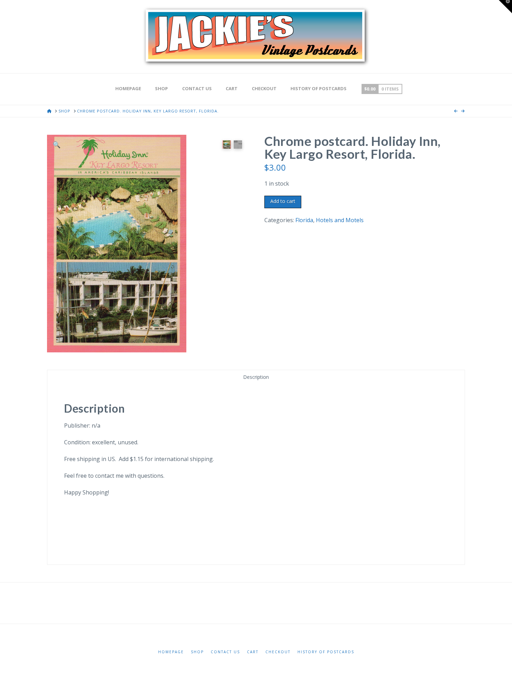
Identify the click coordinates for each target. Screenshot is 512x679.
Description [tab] (256, 377)
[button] (56, 144)
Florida (304, 220)
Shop (197, 652)
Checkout (277, 652)
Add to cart (282, 201)
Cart (252, 652)
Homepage (171, 652)
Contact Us (225, 652)
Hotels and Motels (340, 220)
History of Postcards (325, 652)
